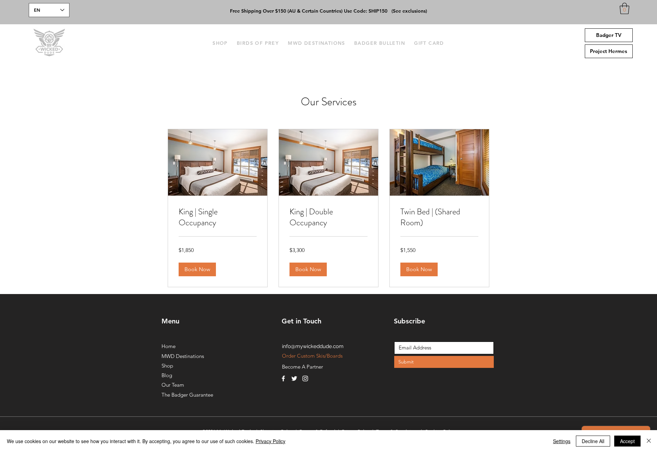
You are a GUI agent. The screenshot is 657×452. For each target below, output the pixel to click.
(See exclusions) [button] (409, 11)
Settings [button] (561, 441)
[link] (218, 217)
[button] (624, 8)
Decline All (593, 441)
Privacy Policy (270, 441)
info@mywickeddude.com (313, 346)
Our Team (173, 385)
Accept (627, 441)
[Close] (649, 441)
